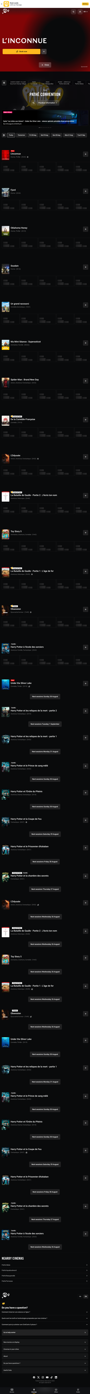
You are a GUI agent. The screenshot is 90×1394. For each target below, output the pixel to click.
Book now (23, 51)
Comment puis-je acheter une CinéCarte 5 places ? (19, 1324)
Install (85, 4)
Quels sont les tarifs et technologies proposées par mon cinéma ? (24, 1318)
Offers (56, 1392)
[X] (38, 1377)
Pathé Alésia (6, 1265)
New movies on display (11, 1342)
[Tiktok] (51, 1377)
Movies (12, 1392)
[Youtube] (47, 1377)
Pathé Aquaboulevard (9, 1270)
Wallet (78, 1392)
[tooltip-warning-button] (32, 574)
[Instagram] (42, 1377)
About (6, 1356)
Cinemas (34, 1392)
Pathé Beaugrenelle (8, 1276)
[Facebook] (34, 1377)
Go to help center (9, 1332)
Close (47, 65)
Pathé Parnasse (7, 1281)
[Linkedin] (56, 1377)
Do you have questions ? (12, 1363)
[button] (73, 11)
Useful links (8, 1370)
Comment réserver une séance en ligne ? (16, 1312)
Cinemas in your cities (11, 1349)
